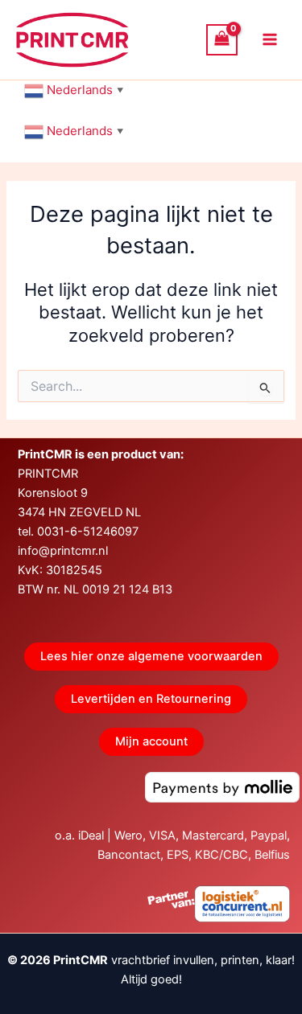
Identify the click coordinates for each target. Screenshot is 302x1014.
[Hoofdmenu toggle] (270, 39)
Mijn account (151, 741)
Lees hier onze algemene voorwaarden (151, 656)
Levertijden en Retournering (151, 699)
